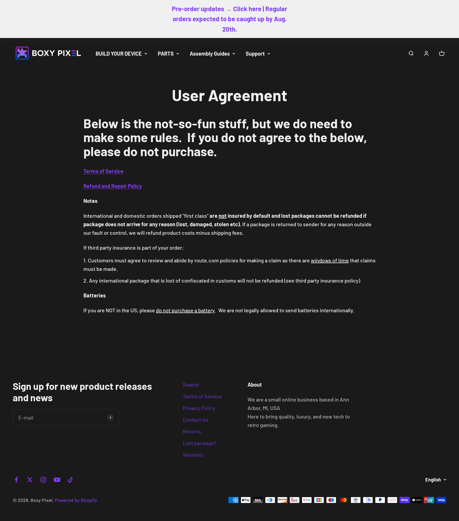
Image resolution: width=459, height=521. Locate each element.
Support (255, 53)
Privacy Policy (199, 408)
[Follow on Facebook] (16, 479)
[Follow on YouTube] (57, 479)
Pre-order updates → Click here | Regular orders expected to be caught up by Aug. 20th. (229, 19)
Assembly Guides (210, 53)
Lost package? (199, 443)
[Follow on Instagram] (43, 479)
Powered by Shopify (76, 500)
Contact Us (195, 419)
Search (191, 384)
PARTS (166, 53)
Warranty (193, 454)
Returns (192, 431)
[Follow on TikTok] (70, 479)
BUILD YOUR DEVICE (119, 53)
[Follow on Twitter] (29, 479)
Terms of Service (202, 396)
